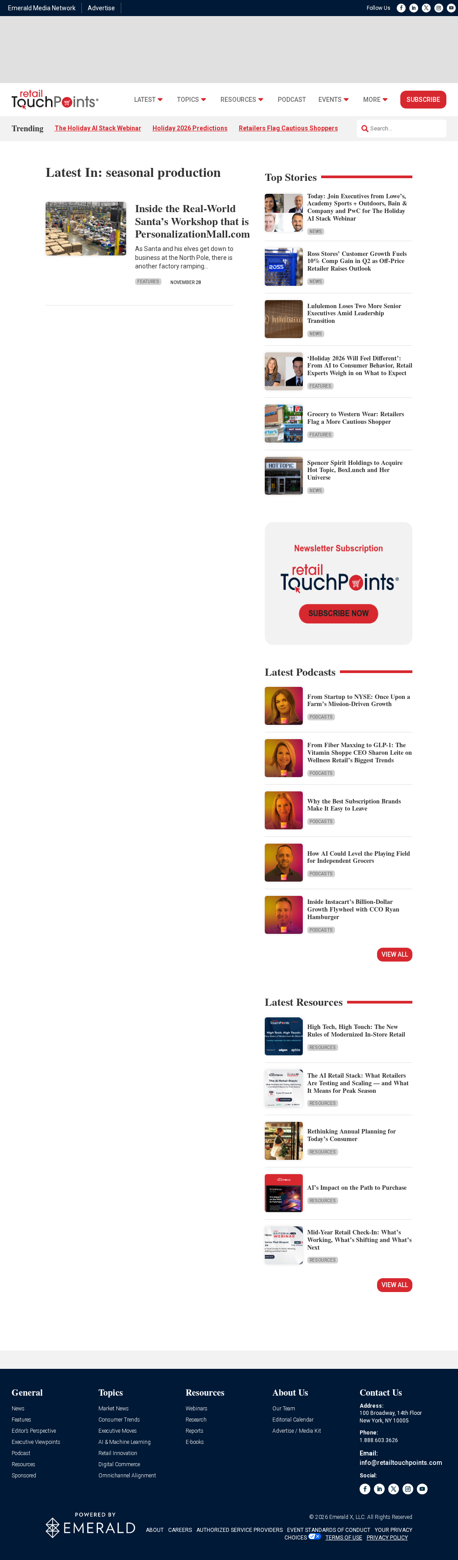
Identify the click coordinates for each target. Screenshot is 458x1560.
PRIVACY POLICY (387, 1538)
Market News (113, 1409)
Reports (195, 1431)
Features (148, 281)
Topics (188, 99)
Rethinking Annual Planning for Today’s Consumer (351, 1134)
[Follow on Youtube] (451, 8)
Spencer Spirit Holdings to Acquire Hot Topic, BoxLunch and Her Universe (355, 470)
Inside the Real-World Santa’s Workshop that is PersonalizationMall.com (192, 221)
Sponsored (24, 1476)
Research (196, 1420)
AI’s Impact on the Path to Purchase (357, 1187)
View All (395, 954)
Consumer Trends (119, 1420)
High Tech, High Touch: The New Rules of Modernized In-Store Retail (356, 1030)
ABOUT (155, 1530)
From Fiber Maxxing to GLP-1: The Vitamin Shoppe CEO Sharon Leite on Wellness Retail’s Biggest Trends (359, 752)
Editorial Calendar (293, 1420)
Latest (145, 99)
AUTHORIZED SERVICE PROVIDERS (239, 1530)
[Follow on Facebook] (401, 8)
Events (330, 99)
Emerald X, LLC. (347, 1517)
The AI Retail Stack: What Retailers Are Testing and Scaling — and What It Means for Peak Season (358, 1083)
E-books (195, 1442)
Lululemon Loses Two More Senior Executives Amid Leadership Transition (354, 313)
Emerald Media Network (42, 8)
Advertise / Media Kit (296, 1431)
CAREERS (180, 1530)
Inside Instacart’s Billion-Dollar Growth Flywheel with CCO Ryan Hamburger (353, 909)
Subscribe (423, 99)
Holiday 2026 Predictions (190, 128)
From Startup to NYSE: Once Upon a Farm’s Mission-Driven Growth (358, 700)
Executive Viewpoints (36, 1442)
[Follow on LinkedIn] (413, 8)
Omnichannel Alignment (127, 1476)
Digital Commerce (119, 1465)
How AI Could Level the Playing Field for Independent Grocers (358, 857)
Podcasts (321, 717)
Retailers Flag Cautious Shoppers (288, 128)
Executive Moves (117, 1431)
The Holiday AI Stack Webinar (98, 128)
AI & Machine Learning (124, 1442)
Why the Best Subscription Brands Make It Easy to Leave (354, 804)
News (316, 231)
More (372, 99)
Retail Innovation (117, 1453)
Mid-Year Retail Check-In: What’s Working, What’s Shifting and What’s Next (359, 1239)
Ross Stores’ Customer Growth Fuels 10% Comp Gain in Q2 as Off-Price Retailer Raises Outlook (357, 261)
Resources (238, 99)
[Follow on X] (426, 8)
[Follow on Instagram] (438, 8)
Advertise (101, 8)
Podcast (292, 99)
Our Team (283, 1409)
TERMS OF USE (344, 1538)
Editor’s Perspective (34, 1431)
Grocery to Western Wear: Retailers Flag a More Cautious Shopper (355, 417)
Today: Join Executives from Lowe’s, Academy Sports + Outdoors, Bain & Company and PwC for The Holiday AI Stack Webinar (357, 207)
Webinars (197, 1409)
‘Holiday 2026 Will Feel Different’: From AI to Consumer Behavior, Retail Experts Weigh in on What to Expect (359, 365)
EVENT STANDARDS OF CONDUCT (328, 1530)
